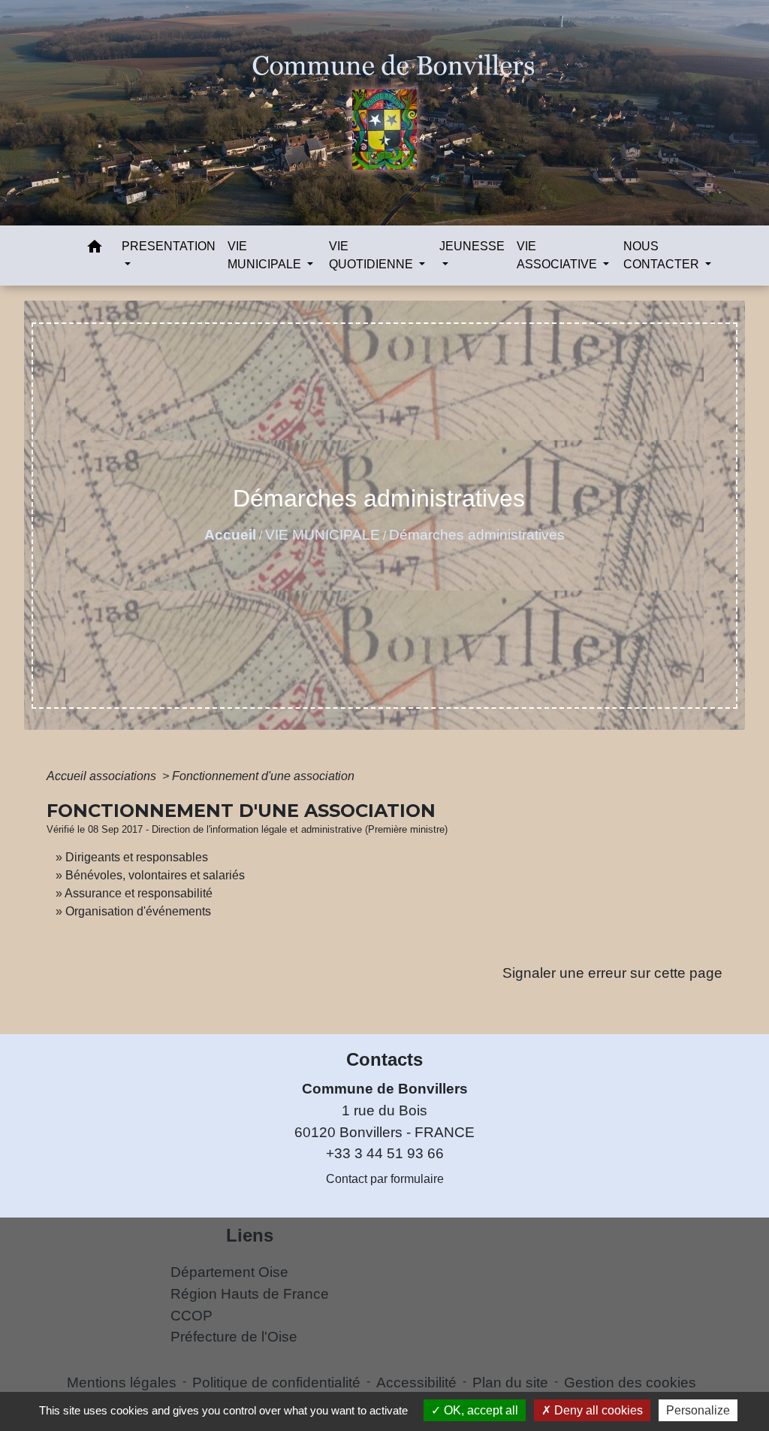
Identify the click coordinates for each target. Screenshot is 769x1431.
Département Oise (229, 1272)
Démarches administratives (477, 535)
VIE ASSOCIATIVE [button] (558, 255)
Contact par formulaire (385, 1178)
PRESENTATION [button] (169, 246)
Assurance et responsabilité (139, 893)
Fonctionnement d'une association (263, 776)
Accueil (230, 535)
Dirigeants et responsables (136, 857)
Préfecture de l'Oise (233, 1337)
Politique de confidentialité (276, 1382)
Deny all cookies (597, 1410)
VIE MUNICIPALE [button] (266, 255)
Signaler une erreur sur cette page (612, 973)
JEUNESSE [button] (472, 246)
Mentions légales (121, 1382)
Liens (249, 1235)
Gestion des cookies (630, 1382)
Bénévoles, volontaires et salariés (155, 875)
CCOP (191, 1316)
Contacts (384, 1059)
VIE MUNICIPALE (322, 535)
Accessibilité (416, 1382)
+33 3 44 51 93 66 (385, 1153)
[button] (95, 249)
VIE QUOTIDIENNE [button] (372, 255)
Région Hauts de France (249, 1294)
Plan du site (510, 1382)
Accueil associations (103, 776)
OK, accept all (479, 1410)
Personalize (698, 1410)
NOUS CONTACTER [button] (662, 255)
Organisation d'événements (138, 911)
